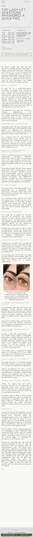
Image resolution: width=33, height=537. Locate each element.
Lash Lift (10, 532)
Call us (19, 42)
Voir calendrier (7, 48)
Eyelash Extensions (20, 532)
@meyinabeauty (25, 429)
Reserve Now (9, 535)
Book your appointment (16, 54)
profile (4, 434)
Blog (4, 5)
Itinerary (20, 36)
